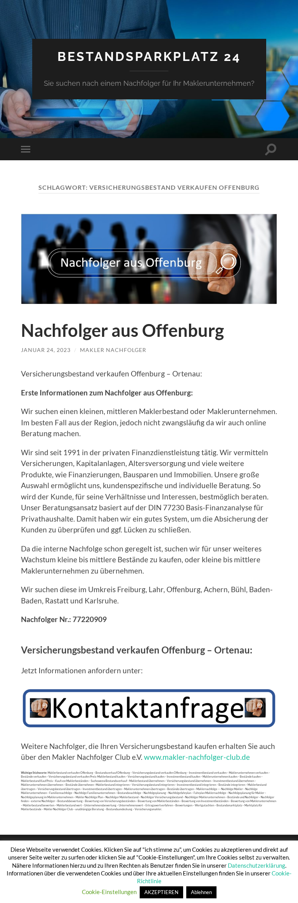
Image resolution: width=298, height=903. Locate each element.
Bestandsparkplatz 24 (149, 56)
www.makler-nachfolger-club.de (197, 756)
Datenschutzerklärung (256, 865)
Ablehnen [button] (201, 892)
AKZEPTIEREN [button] (161, 892)
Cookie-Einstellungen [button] (109, 891)
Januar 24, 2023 (46, 350)
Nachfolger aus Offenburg (122, 330)
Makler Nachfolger (113, 350)
